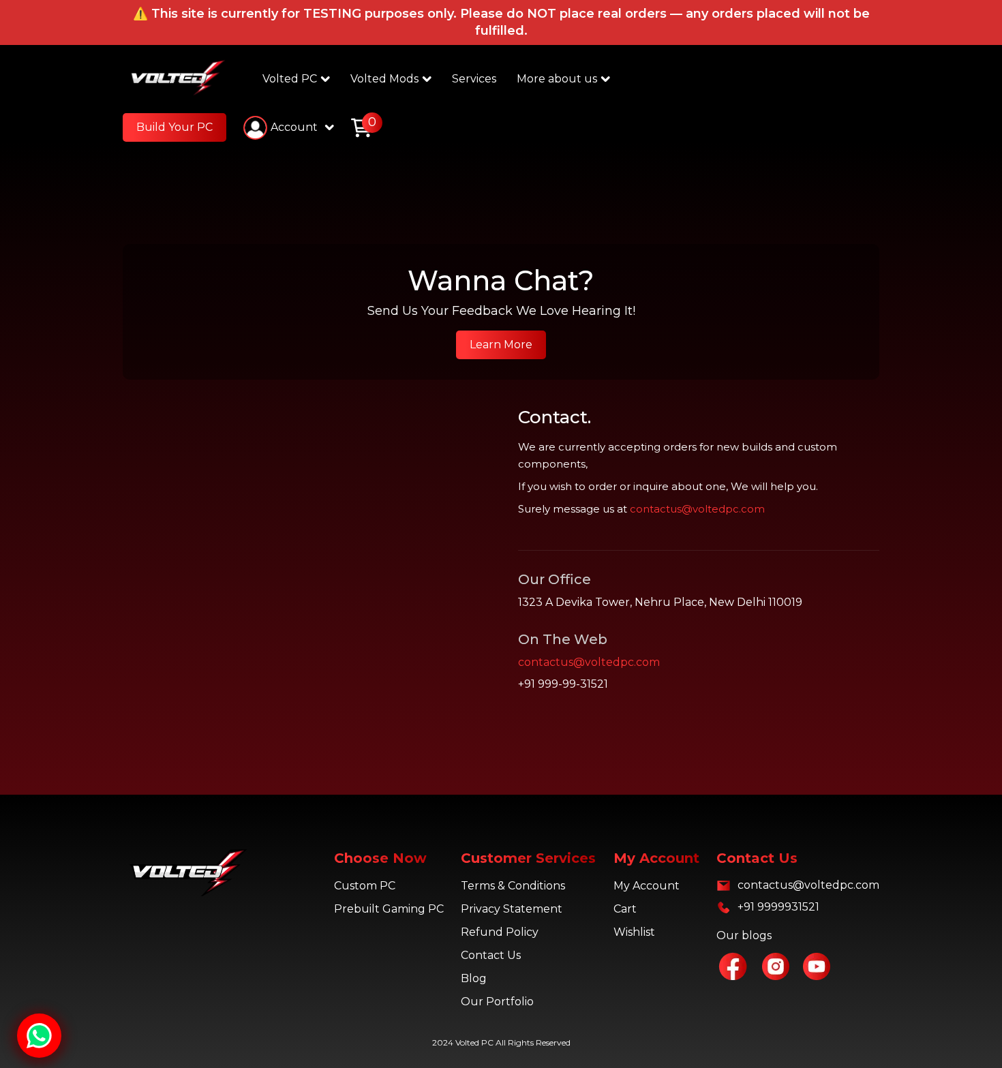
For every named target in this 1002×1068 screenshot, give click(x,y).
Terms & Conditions (513, 885)
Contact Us (491, 955)
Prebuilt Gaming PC (389, 908)
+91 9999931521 (778, 906)
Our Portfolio (497, 1001)
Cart (625, 908)
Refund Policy (499, 932)
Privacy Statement (511, 908)
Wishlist (634, 932)
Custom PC (364, 885)
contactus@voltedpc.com (697, 508)
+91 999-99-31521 (563, 683)
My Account (646, 885)
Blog (474, 978)
